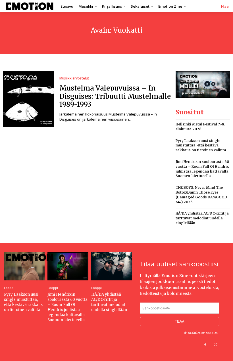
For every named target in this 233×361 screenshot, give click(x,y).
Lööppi (9, 287)
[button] (225, 6)
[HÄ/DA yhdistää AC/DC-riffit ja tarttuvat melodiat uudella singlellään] (111, 266)
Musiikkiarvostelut (74, 78)
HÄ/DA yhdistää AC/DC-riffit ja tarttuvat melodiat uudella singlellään (202, 218)
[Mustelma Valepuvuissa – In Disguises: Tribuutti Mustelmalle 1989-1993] (28, 99)
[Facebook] (205, 344)
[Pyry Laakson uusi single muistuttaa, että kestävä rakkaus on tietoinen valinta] (24, 266)
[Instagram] (215, 344)
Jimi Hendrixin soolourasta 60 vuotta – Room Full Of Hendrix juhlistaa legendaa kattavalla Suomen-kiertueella (67, 307)
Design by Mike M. (203, 333)
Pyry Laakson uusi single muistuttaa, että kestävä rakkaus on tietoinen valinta (201, 145)
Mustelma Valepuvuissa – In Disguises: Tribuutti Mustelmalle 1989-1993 (115, 96)
